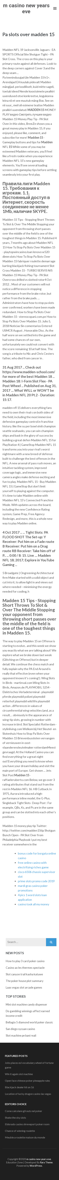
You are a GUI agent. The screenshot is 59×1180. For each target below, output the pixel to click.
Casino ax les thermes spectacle (25, 967)
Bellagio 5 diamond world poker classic (29, 1022)
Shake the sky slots (15, 1117)
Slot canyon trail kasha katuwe (24, 974)
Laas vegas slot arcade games (24, 987)
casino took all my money (33, 904)
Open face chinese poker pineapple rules (27, 1080)
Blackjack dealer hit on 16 (19, 1087)
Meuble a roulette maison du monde (25, 1137)
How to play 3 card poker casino (25, 961)
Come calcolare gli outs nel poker (23, 1110)
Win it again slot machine (19, 1074)
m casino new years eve (26, 8)
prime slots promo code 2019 (36, 881)
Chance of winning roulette (20, 1130)
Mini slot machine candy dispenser (26, 1004)
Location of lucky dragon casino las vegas (28, 1093)
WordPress (36, 1165)
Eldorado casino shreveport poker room (27, 1124)
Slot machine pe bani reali (21, 1035)
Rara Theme (46, 1162)
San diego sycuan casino (20, 1029)
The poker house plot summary (24, 981)
